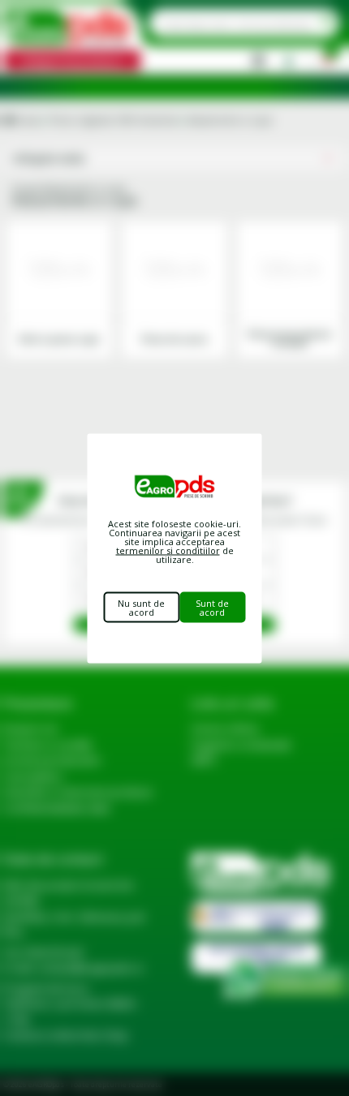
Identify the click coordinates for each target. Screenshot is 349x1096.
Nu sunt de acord (141, 606)
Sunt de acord (212, 606)
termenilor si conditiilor (168, 550)
